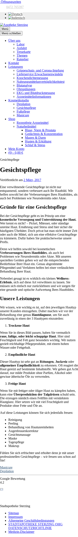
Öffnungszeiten (10, 2)
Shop (11, 119)
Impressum (15, 517)
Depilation (23, 104)
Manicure (23, 115)
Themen (22, 55)
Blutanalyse (24, 85)
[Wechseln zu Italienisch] (16, 17)
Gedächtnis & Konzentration (44, 134)
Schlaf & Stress (35, 145)
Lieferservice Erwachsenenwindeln (40, 74)
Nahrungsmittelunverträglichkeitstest (40, 81)
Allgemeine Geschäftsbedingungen (31, 520)
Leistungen (15, 66)
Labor (21, 44)
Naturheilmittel (26, 126)
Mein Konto (16, 149)
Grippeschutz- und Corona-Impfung (40, 70)
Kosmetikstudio (18, 100)
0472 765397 (15, 7)
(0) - (15, 152)
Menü (5, 28)
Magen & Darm (35, 137)
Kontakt (13, 63)
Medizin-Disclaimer (21, 531)
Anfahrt (22, 48)
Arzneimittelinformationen (34, 96)
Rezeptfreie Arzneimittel (32, 122)
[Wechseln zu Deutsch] (15, 14)
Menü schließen (11, 33)
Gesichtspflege (26, 108)
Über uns (14, 40)
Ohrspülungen (26, 89)
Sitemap (13, 513)
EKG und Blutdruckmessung (36, 93)
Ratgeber (22, 59)
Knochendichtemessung (32, 78)
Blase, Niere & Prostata (40, 130)
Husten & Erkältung (38, 141)
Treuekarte (24, 52)
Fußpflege (23, 111)
